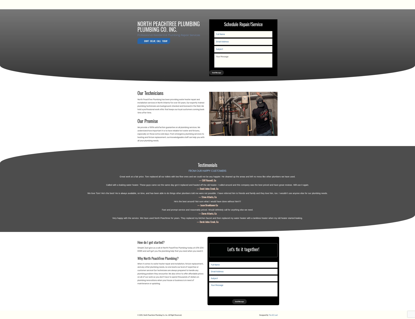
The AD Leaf (273, 315)
